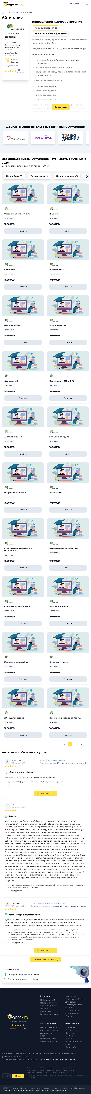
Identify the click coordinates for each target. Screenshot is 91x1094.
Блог (42, 1036)
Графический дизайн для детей (50, 34)
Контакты (70, 1027)
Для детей (70, 1002)
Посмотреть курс (45, 793)
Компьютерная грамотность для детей (67, 906)
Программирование (50, 1003)
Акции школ (46, 1033)
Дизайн (44, 1008)
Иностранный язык (75, 999)
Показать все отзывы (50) (45, 960)
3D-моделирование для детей (71, 763)
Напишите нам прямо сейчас (60, 1059)
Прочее (69, 1016)
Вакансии (70, 1033)
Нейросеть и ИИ (48, 1000)
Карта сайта (71, 1047)
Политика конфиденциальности (18, 1091)
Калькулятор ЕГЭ (48, 1041)
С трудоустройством (50, 1030)
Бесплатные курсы (49, 1027)
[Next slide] (85, 176)
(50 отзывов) (21, 71)
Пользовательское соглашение (51, 1091)
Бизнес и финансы (49, 1006)
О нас (68, 1044)
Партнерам (71, 1030)
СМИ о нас (70, 1036)
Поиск (18, 1076)
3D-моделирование (55, 760)
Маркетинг (70, 996)
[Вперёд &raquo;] (87, 744)
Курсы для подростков (45, 28)
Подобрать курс (48, 1039)
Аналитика (45, 1011)
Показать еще (61, 107)
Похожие (22, 231)
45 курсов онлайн (12, 66)
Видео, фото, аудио (49, 1014)
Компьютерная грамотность (51, 903)
